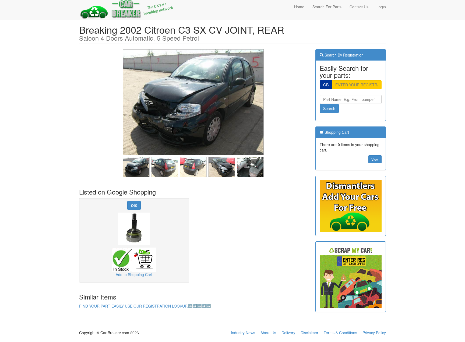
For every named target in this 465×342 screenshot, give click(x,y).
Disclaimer (309, 332)
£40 (134, 205)
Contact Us (359, 6)
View (375, 159)
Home (299, 6)
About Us (268, 332)
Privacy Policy (374, 332)
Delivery (288, 332)
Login (381, 6)
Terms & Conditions (340, 332)
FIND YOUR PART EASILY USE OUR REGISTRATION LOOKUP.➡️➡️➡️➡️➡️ (145, 306)
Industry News (243, 332)
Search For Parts (326, 6)
